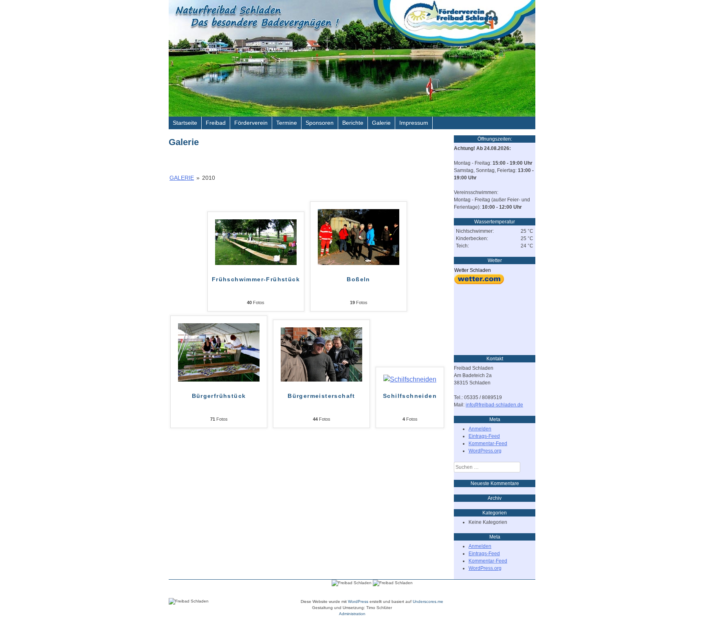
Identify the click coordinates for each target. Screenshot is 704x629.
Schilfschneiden (410, 396)
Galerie (381, 122)
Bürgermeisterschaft (321, 396)
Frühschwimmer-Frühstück (256, 279)
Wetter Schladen (472, 270)
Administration (352, 613)
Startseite (185, 122)
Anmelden (480, 429)
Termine (286, 122)
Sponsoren (320, 122)
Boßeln (358, 279)
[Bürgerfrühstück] (219, 379)
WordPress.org (485, 451)
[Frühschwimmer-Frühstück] (256, 262)
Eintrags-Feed (484, 436)
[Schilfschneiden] (409, 379)
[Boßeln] (358, 262)
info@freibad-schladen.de (494, 405)
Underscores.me (428, 601)
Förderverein (251, 122)
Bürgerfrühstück (219, 396)
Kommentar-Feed (488, 443)
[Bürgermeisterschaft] (321, 379)
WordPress (358, 601)
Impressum (413, 122)
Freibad (216, 122)
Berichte (352, 122)
